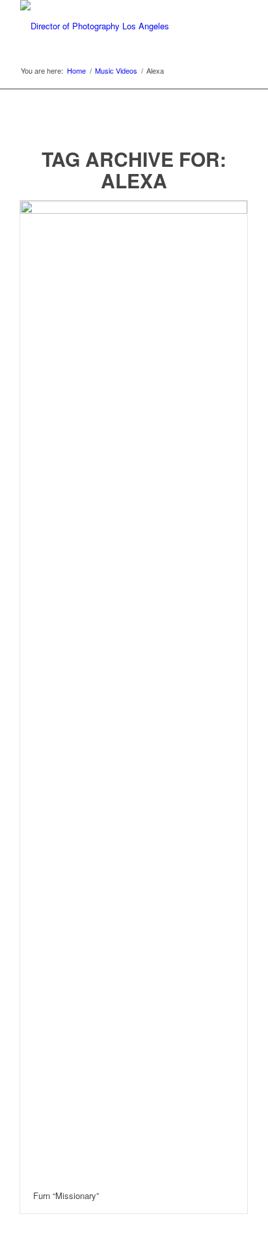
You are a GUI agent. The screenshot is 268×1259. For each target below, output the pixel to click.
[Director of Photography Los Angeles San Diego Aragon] (111, 26)
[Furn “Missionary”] (133, 689)
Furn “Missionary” (66, 1195)
